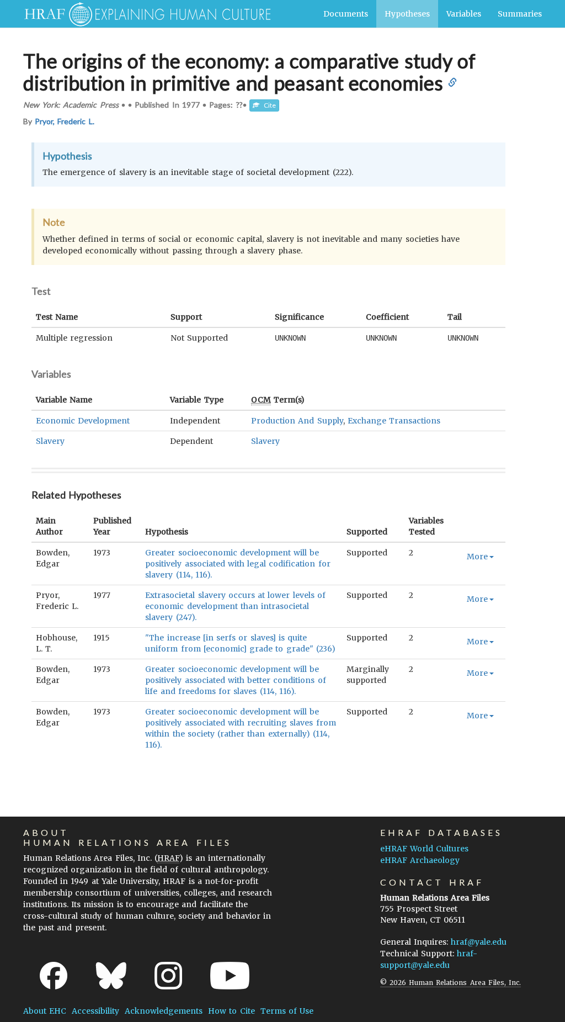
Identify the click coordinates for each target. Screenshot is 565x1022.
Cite (267, 105)
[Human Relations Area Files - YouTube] (229, 975)
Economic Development (83, 421)
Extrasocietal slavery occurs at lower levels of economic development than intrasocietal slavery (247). (235, 606)
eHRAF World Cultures (424, 849)
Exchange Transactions (394, 421)
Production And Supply (297, 421)
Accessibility (95, 1011)
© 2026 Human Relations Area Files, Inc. (450, 982)
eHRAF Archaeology (420, 860)
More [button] (477, 557)
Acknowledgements (163, 1011)
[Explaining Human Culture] (143, 14)
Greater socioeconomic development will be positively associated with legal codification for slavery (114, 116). (237, 564)
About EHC (44, 1011)
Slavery (50, 441)
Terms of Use (286, 1011)
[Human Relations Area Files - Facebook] (53, 975)
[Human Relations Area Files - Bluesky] (111, 975)
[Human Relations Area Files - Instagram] (168, 975)
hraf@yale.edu (479, 942)
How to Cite (231, 1011)
